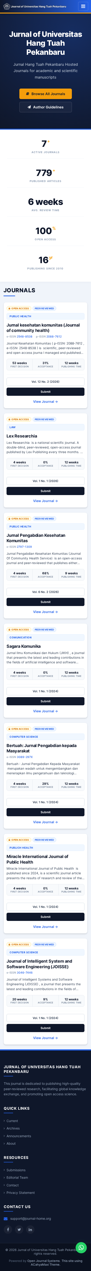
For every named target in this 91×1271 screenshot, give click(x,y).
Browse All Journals (48, 94)
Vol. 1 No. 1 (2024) (45, 691)
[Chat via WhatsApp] (81, 1247)
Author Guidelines (48, 107)
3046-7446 (25, 972)
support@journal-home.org (30, 1218)
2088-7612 (54, 336)
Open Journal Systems (43, 1261)
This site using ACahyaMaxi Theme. (56, 1262)
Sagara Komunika (24, 646)
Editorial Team (17, 1177)
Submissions (16, 1170)
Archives (13, 1128)
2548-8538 (24, 336)
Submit (46, 391)
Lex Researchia (22, 436)
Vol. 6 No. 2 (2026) (45, 592)
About (11, 1143)
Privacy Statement (21, 1193)
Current (12, 1121)
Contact (13, 1185)
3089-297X (25, 757)
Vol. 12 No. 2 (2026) (46, 381)
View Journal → (45, 401)
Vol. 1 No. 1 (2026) (45, 481)
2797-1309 (24, 546)
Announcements (19, 1136)
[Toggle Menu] (83, 6)
